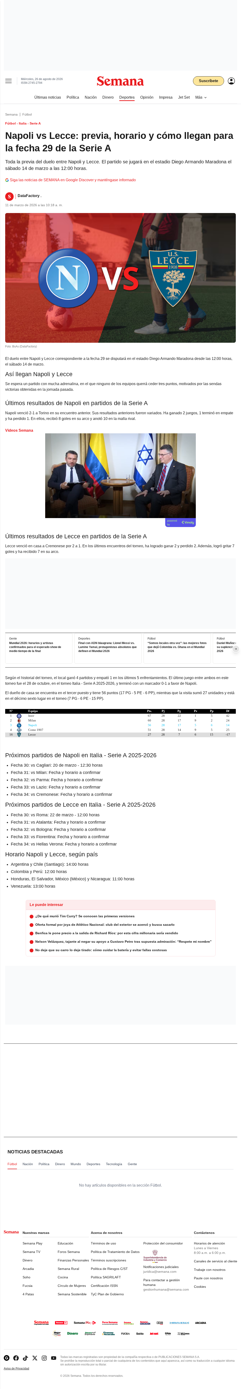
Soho (26, 1277)
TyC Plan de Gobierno (107, 1294)
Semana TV (31, 1252)
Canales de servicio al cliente (215, 1261)
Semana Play (32, 1243)
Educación (65, 1243)
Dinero (27, 1260)
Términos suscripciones (108, 1260)
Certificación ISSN (104, 1286)
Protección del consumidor (163, 1243)
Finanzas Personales (73, 1260)
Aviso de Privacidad (21, 1368)
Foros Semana (69, 1252)
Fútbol (27, 114)
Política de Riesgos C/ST (109, 1269)
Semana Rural (68, 1269)
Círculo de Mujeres (72, 1286)
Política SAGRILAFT (106, 1277)
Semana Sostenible (72, 1294)
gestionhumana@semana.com (166, 1289)
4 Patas (28, 1294)
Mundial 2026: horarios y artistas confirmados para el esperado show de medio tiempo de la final (35, 647)
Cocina (63, 1277)
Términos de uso (103, 1243)
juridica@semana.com (160, 1271)
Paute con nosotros (208, 1278)
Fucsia (27, 1286)
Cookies (200, 1286)
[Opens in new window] (16, 1358)
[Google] (6, 1358)
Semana (11, 114)
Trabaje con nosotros (209, 1270)
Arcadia (28, 1269)
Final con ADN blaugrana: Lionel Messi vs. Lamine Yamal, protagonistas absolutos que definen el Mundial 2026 (107, 647)
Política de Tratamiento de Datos (115, 1252)
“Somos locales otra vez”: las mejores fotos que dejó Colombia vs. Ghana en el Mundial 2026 (177, 647)
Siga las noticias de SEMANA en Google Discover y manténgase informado (73, 180)
